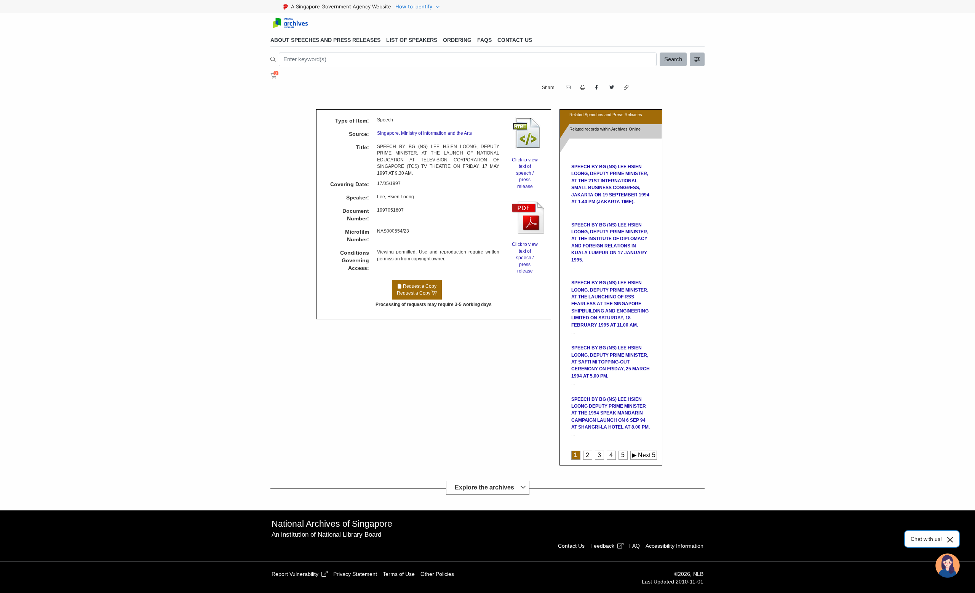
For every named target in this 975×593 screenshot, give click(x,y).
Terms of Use (399, 574)
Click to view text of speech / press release (525, 173)
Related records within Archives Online (605, 129)
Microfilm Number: (357, 235)
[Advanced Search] (697, 59)
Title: (362, 147)
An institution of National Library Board (326, 534)
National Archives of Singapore (332, 524)
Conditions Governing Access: (354, 260)
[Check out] (272, 76)
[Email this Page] (567, 87)
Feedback (603, 546)
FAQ (634, 546)
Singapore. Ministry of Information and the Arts (424, 133)
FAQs (484, 40)
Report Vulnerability (296, 574)
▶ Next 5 (643, 455)
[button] (582, 87)
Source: (359, 134)
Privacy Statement (355, 574)
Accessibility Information (674, 546)
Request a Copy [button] (416, 290)
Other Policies (437, 574)
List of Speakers (411, 40)
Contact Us (514, 40)
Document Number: (355, 215)
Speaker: (357, 197)
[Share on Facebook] (596, 87)
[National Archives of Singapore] (290, 23)
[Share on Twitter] (610, 87)
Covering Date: (349, 184)
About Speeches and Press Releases (325, 40)
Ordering (457, 40)
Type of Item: (352, 121)
